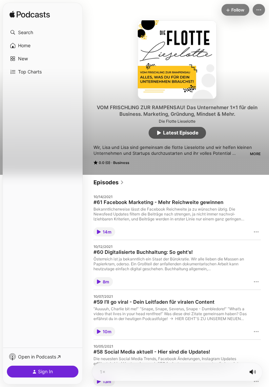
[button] (42, 32)
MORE (255, 154)
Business (121, 162)
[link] (108, 182)
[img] (30, 14)
